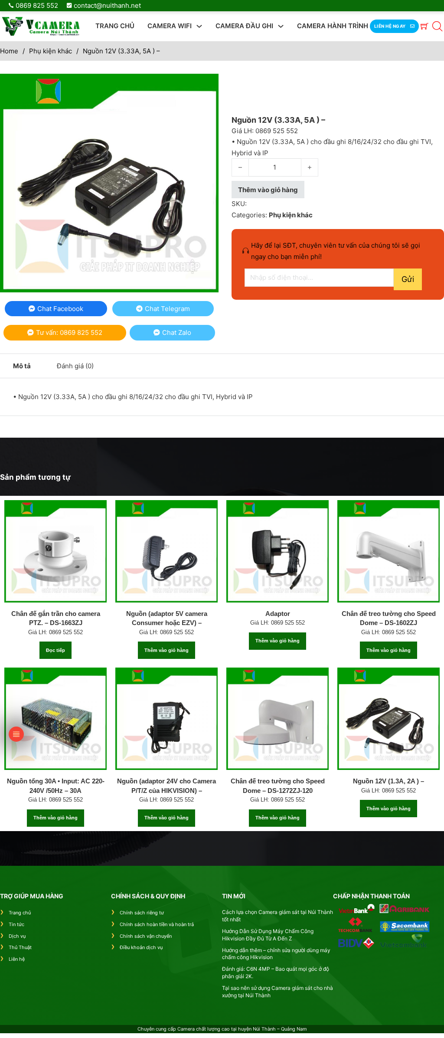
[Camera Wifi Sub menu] (199, 26)
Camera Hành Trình (332, 26)
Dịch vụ (17, 936)
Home (9, 51)
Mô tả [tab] (22, 366)
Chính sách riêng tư (142, 913)
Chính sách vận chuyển (146, 936)
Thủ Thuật (20, 947)
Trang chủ (114, 26)
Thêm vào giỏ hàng (166, 650)
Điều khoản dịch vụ (141, 947)
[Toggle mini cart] (424, 26)
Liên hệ (17, 959)
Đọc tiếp (55, 650)
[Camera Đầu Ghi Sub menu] (281, 26)
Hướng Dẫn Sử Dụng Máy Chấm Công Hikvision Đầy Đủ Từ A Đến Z (267, 935)
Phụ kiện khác (50, 51)
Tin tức (16, 924)
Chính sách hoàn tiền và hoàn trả (157, 924)
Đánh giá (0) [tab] (75, 366)
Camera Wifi (169, 26)
